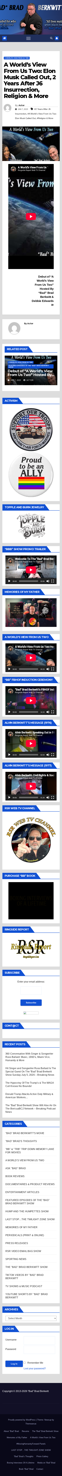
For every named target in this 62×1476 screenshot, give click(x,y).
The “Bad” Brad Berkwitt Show (45, 1431)
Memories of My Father (17, 1437)
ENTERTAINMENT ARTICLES (22, 1192)
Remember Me (35, 1363)
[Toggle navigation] (28, 38)
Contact (39, 1469)
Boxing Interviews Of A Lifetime (20, 1463)
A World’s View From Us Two (42, 1437)
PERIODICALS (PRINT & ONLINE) (24, 1235)
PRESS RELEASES (16, 1243)
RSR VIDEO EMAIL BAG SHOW (23, 1251)
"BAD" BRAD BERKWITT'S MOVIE (24, 1133)
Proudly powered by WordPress (22, 1420)
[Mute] (47, 581)
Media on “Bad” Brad (46, 1463)
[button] (51, 38)
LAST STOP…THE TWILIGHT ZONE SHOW (30, 1219)
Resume (25, 1431)
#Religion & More (45, 118)
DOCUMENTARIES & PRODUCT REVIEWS (30, 1184)
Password (10, 1349)
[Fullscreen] (52, 581)
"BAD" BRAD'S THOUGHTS (21, 1141)
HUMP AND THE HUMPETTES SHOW (27, 1211)
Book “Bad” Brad (26, 1469)
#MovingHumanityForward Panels (31, 1444)
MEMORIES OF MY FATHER (21, 1227)
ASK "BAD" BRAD (15, 1168)
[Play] (9, 581)
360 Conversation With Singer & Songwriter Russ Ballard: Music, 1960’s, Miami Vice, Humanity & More (29, 1057)
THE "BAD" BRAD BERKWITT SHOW (26, 1267)
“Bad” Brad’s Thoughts (23, 1456)
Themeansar (30, 1424)
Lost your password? (35, 1368)
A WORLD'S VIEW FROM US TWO (17, 58)
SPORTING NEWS (15, 1259)
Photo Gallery (42, 1456)
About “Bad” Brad (11, 1431)
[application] (31, 569)
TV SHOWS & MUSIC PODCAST (23, 1286)
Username (11, 1339)
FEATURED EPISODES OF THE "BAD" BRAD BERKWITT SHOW (29, 366)
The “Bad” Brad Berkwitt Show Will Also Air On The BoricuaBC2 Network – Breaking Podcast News (30, 1108)
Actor (22, 105)
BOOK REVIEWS (15, 1176)
